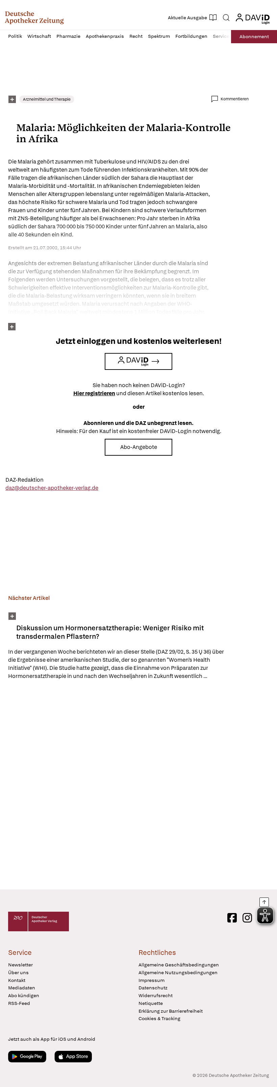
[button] (34, 17)
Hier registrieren (94, 393)
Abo (254, 36)
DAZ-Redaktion (24, 479)
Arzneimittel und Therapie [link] (47, 99)
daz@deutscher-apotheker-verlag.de (51, 487)
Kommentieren (235, 99)
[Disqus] (128, 785)
